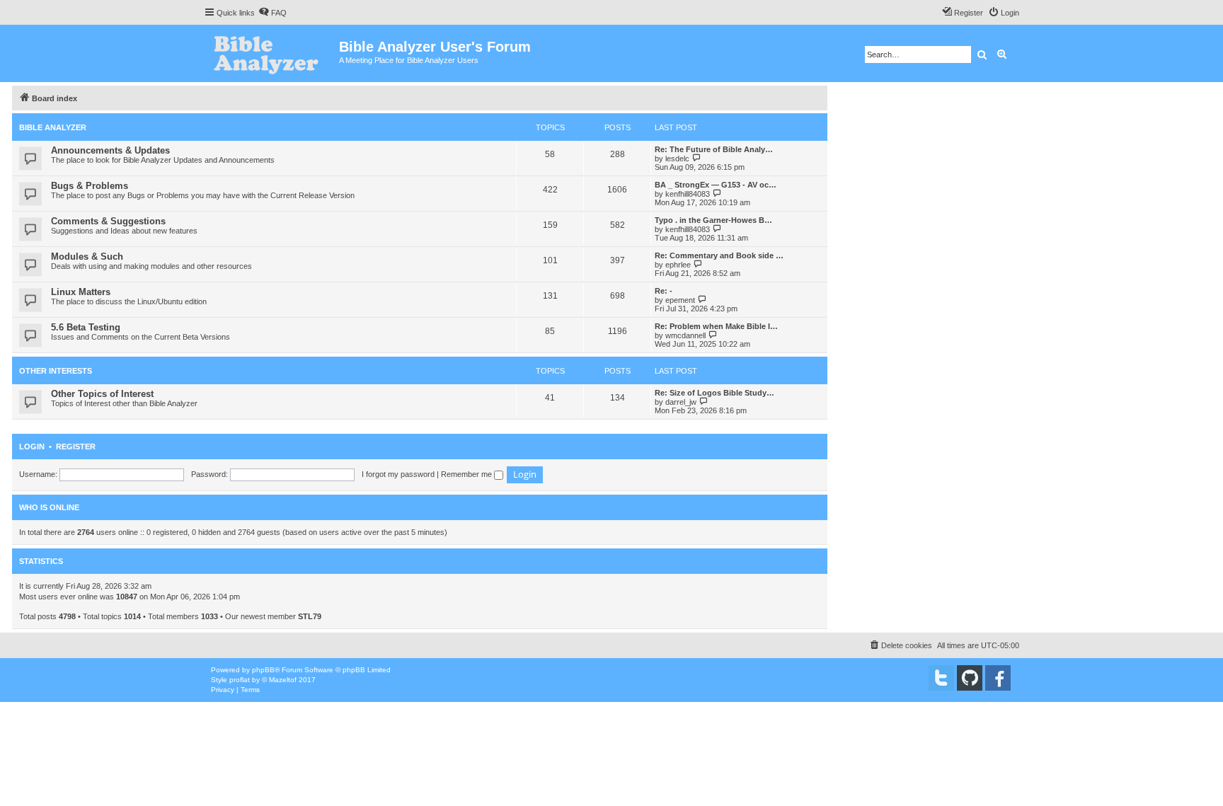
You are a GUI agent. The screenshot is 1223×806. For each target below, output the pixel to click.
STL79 (309, 616)
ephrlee (678, 264)
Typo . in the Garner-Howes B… (713, 220)
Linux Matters (80, 292)
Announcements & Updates (110, 150)
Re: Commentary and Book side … (719, 255)
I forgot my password (398, 474)
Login (32, 446)
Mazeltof (283, 680)
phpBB (263, 670)
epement (680, 300)
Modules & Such (87, 256)
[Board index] (271, 53)
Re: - (663, 291)
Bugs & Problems (89, 185)
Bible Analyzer (52, 127)
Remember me (467, 474)
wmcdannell (685, 335)
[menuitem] (272, 12)
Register (76, 446)
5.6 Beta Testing (85, 327)
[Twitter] (941, 678)
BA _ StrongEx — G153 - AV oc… (715, 184)
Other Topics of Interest (102, 393)
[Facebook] (998, 678)
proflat (239, 680)
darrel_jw (680, 402)
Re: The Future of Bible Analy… (714, 149)
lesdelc (677, 158)
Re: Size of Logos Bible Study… (714, 392)
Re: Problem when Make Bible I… (716, 326)
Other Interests (55, 371)
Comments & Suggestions (108, 221)
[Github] (969, 678)
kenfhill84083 (687, 194)
